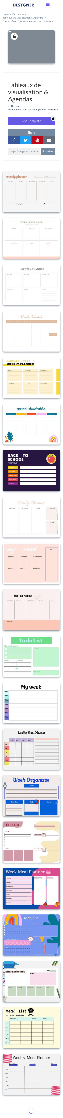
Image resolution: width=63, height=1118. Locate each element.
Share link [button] (48, 151)
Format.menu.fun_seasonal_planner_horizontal (33, 109)
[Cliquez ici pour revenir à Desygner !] (23, 7)
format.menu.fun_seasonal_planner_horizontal (28, 21)
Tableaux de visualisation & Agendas (23, 17)
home (6, 14)
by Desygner (15, 105)
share (31, 132)
